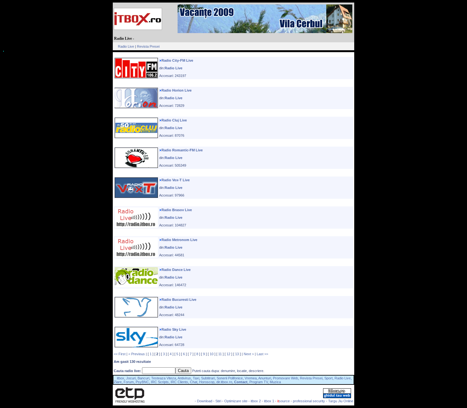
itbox (120, 378)
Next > (249, 354)
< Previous (136, 354)
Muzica (275, 382)
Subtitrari (208, 378)
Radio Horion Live (176, 90)
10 (211, 354)
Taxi (196, 378)
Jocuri (131, 378)
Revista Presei (148, 46)
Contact (240, 382)
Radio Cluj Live (174, 120)
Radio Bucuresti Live (178, 299)
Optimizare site (235, 401)
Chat (193, 382)
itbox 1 (269, 401)
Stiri (218, 401)
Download (204, 401)
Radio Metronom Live (179, 240)
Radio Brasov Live (176, 210)
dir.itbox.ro (224, 382)
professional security (309, 401)
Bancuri (143, 378)
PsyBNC (142, 382)
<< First (119, 354)
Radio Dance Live (176, 270)
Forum (129, 382)
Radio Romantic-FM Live (182, 150)
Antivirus (184, 378)
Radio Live (126, 46)
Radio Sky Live (173, 329)
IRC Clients (179, 382)
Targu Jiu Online (340, 401)
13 (237, 354)
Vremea (251, 378)
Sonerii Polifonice (230, 378)
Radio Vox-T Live (175, 180)
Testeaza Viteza (163, 378)
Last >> (262, 354)
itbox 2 (256, 401)
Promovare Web (285, 378)
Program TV (258, 382)
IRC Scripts (160, 382)
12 (228, 354)
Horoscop (206, 382)
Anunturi (264, 378)
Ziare (118, 382)
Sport (328, 378)
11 (220, 354)
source (283, 401)
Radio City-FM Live (177, 60)
